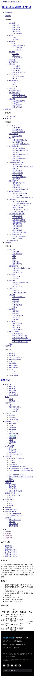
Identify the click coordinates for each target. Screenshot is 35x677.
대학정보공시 (17, 641)
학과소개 (8, 118)
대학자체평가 (7, 641)
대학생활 (8, 242)
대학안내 (8, 16)
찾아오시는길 (7, 648)
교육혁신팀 (8, 538)
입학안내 (8, 109)
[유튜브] (4, 665)
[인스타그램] (8, 665)
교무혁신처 (8, 535)
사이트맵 (16, 648)
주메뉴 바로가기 (16, 2)
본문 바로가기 (5, 2)
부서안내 (8, 533)
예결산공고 (27, 638)
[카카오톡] (11, 665)
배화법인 (19, 638)
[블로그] (15, 665)
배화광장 (8, 346)
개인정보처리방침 (8, 638)
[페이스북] (19, 665)
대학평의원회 (20, 644)
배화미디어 (8, 12)
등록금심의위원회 (8, 644)
